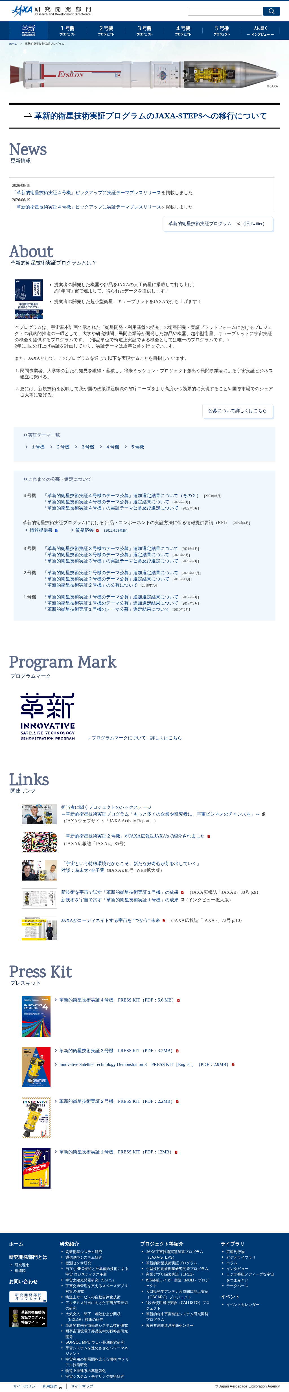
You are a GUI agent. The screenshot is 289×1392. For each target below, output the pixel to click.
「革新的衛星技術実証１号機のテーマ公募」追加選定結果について (110, 596)
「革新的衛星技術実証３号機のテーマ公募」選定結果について (106, 554)
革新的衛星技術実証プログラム (28, 30)
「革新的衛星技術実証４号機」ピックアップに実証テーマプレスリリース (86, 192)
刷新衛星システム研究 (83, 1252)
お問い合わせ (23, 1281)
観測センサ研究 (78, 1263)
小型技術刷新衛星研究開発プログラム (177, 1269)
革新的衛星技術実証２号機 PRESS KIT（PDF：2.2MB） (117, 1101)
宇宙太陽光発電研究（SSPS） (90, 1280)
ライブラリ (233, 1244)
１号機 (37, 446)
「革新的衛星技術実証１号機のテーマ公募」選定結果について (106, 609)
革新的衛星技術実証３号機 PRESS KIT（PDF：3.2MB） (117, 1050)
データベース (237, 1286)
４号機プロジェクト (183, 30)
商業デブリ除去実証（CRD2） (171, 1274)
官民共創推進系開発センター (170, 1326)
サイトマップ (82, 1386)
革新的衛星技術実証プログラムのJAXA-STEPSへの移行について (151, 115)
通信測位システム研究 (83, 1257)
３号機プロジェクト (144, 30)
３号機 (86, 446)
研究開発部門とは (28, 1257)
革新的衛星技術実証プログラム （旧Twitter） (217, 223)
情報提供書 (40, 530)
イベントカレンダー (242, 1305)
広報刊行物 (235, 1252)
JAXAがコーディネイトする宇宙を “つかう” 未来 (110, 920)
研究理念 (22, 1265)
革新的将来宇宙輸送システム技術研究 (96, 1326)
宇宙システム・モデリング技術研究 (94, 1376)
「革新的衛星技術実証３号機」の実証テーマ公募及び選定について (110, 560)
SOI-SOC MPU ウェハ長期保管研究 (94, 1342)
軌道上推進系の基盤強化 (85, 1371)
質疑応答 (101, 530)
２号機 (61, 446)
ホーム (13, 43)
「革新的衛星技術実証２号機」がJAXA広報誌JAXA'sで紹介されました (133, 836)
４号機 (111, 446)
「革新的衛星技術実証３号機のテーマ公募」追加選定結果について (110, 548)
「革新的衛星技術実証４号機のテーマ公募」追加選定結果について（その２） (122, 495)
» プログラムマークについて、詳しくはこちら (135, 737)
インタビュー (237, 1269)
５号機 (136, 446)
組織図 (20, 1271)
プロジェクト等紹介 (161, 1244)
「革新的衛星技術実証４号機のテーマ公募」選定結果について (106, 501)
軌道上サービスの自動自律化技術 (93, 1297)
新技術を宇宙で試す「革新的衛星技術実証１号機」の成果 (120, 892)
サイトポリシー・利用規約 (35, 1386)
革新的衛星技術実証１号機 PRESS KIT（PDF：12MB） (116, 1151)
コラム (231, 1263)
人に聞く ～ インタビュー (260, 30)
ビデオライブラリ (241, 1257)
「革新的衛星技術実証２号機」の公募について (90, 585)
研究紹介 (69, 1244)
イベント (230, 1296)
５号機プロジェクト (221, 30)
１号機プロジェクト (67, 30)
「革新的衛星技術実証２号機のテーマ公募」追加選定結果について (110, 572)
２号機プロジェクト (105, 30)
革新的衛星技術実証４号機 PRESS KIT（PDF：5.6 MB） (117, 1000)
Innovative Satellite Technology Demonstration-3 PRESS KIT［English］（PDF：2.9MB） (145, 1064)
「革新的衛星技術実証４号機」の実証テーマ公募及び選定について (110, 508)
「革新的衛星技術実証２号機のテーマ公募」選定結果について (106, 578)
